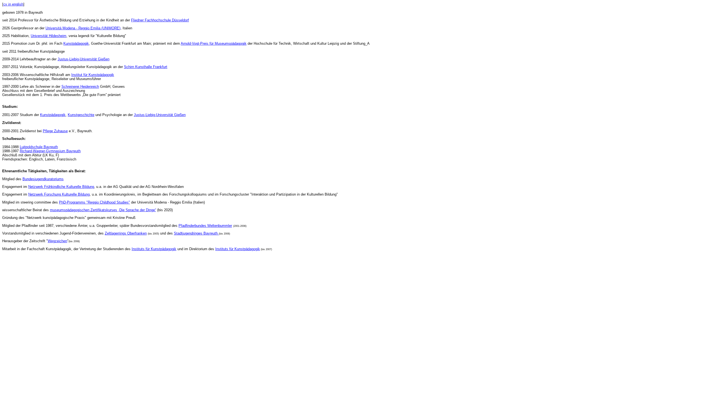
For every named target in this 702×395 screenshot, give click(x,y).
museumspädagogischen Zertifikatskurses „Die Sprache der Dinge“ (103, 210)
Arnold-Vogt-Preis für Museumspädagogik (214, 43)
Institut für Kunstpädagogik (92, 75)
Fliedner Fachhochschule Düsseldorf (160, 20)
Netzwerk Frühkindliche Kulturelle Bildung (61, 187)
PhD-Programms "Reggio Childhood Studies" (94, 202)
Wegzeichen (57, 241)
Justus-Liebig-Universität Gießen (83, 59)
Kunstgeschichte (81, 115)
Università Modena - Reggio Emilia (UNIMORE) (83, 28)
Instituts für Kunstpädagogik (154, 249)
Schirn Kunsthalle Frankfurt (145, 67)
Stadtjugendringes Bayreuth (196, 233)
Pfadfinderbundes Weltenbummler (205, 226)
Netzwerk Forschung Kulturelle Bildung (59, 194)
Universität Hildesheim (48, 36)
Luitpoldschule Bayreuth (39, 147)
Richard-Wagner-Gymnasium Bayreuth (50, 151)
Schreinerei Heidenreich (80, 86)
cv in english (13, 4)
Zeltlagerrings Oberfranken (126, 233)
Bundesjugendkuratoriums (43, 179)
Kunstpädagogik (76, 43)
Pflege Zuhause (55, 131)
